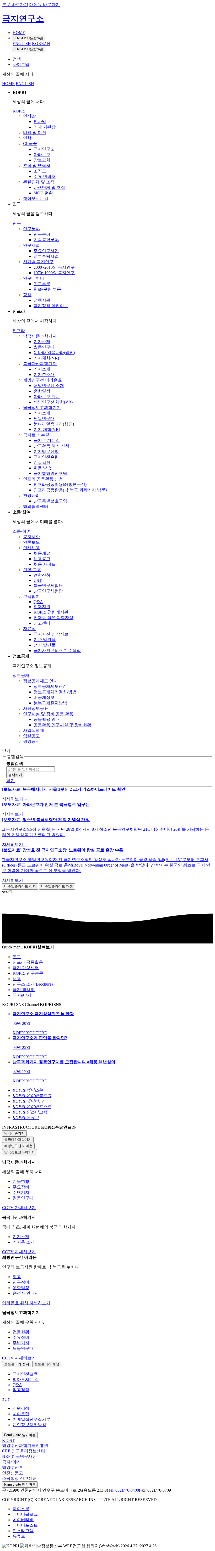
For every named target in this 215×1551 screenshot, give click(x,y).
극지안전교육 (25, 1374)
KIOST (8, 1440)
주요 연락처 (45, 176)
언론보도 (31, 542)
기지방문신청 (46, 451)
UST (38, 580)
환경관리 (31, 495)
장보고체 (42, 160)
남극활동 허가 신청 (51, 446)
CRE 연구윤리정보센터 (23, 1451)
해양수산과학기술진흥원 (25, 1445)
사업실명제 (33, 730)
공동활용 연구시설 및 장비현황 (62, 725)
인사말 (29, 116)
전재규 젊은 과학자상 (53, 617)
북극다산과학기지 (40, 363)
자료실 (29, 628)
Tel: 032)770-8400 (123, 1490)
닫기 (6, 751)
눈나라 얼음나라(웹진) (54, 352)
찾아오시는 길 (26, 1379)
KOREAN (41, 43)
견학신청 (42, 575)
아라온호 (42, 154)
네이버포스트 (25, 1525)
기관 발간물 (45, 639)
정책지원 (42, 300)
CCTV (8, 1207)
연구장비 (21, 1282)
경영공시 (31, 741)
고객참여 (31, 596)
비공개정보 (44, 697)
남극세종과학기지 (40, 336)
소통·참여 (22, 531)
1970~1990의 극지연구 (54, 273)
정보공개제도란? (49, 686)
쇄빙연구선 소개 (49, 385)
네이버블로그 (25, 1514)
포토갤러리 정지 (16, 1364)
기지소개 (42, 341)
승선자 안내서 (26, 1293)
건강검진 (42, 462)
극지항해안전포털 (50, 473)
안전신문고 (12, 1473)
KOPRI (19, 111)
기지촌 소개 (24, 1242)
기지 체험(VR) (47, 429)
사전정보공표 (35, 708)
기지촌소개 (44, 374)
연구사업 (31, 245)
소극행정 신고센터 (19, 1478)
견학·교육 (32, 569)
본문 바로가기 (15, 4)
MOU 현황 (43, 193)
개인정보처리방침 (29, 1425)
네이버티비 (23, 1520)
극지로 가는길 (36, 435)
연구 (17, 223)
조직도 (40, 171)
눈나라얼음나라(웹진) (54, 424)
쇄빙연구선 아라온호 (42, 380)
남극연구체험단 (48, 591)
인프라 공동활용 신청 (43, 479)
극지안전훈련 (46, 457)
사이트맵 (21, 64)
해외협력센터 (35, 506)
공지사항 (31, 537)
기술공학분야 (46, 240)
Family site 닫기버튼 (20, 1484)
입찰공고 (31, 736)
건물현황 (21, 1181)
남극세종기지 (14, 1133)
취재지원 (42, 606)
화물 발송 (42, 468)
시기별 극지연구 (38, 262)
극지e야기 (11, 1462)
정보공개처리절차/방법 (55, 692)
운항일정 (42, 391)
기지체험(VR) (46, 358)
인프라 (19, 330)
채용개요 (42, 553)
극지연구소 (23, 18)
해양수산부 (12, 1467)
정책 (27, 295)
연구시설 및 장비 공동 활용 (48, 714)
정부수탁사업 (46, 256)
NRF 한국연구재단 (19, 1456)
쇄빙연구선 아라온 (18, 1146)
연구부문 (42, 284)
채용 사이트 (45, 564)
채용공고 (42, 559)
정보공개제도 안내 (40, 681)
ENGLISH (29, 38)
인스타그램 (23, 1530)
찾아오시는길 (35, 198)
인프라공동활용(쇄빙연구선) (60, 484)
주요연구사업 (46, 251)
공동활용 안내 (47, 719)
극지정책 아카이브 (51, 306)
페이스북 (21, 1509)
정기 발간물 (45, 645)
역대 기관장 (45, 127)
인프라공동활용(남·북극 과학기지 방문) (70, 490)
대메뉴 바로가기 (44, 4)
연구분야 (31, 229)
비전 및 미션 (34, 132)
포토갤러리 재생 (46, 1364)
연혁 (27, 138)
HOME (19, 32)
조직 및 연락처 (36, 165)
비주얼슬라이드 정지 (20, 886)
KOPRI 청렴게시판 (51, 612)
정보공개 (21, 675)
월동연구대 (44, 347)
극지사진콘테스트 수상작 (57, 650)
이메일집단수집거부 (31, 1419)
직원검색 (21, 1389)
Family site (20, 1435)
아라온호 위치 (47, 396)
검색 (17, 59)
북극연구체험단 (48, 585)
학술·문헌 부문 (47, 289)
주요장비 (21, 1187)
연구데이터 (33, 278)
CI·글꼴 (30, 143)
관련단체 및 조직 (39, 182)
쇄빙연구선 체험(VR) (53, 402)
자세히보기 (25, 1207)
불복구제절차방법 (50, 703)
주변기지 (21, 1192)
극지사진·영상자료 (51, 634)
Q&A (38, 601)
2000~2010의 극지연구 (54, 267)
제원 (17, 1276)
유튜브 (19, 1536)
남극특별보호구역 (50, 501)
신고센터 (42, 623)
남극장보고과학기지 (42, 407)
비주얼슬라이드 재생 (57, 886)
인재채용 (31, 548)
